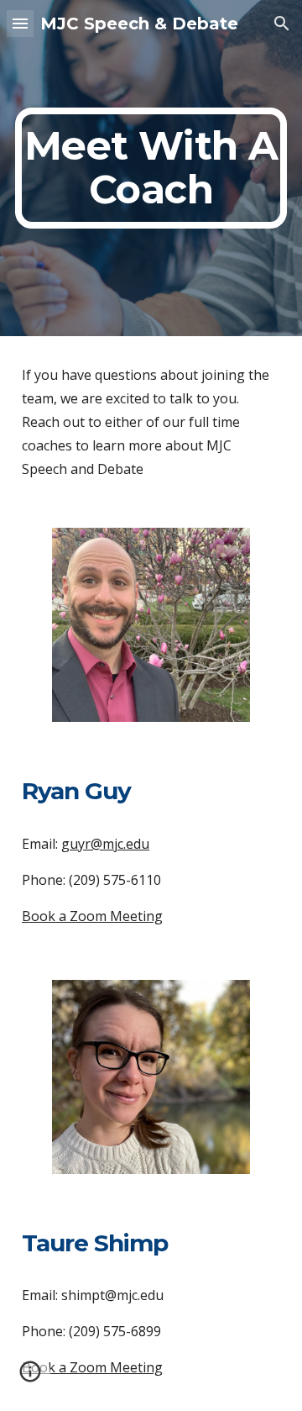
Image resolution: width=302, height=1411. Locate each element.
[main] (151, 168)
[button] (20, 23)
